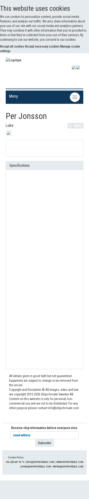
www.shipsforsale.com (69, 462)
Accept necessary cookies (42, 46)
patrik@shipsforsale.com (68, 466)
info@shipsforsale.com (40, 462)
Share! (78, 125)
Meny (13, 96)
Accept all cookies (12, 46)
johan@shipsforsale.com (35, 466)
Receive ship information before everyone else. (44, 428)
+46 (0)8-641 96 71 (15, 462)
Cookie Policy (16, 457)
